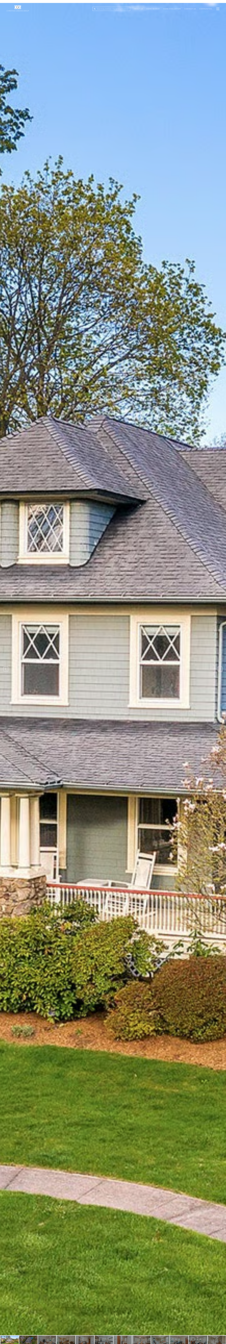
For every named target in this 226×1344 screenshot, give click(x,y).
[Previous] (6, 669)
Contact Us (190, 9)
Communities (205, 9)
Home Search (153, 9)
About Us (138, 9)
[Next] (220, 669)
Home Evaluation (172, 9)
